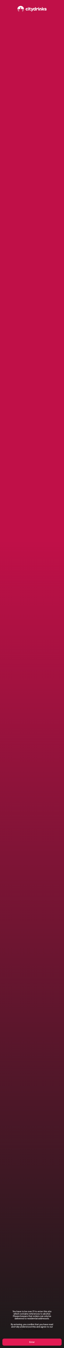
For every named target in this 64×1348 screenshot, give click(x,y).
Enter (32, 1342)
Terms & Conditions (32, 1329)
